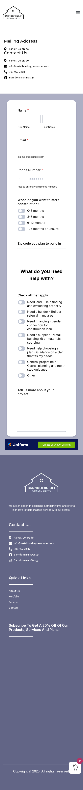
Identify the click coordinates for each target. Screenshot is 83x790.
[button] (77, 12)
